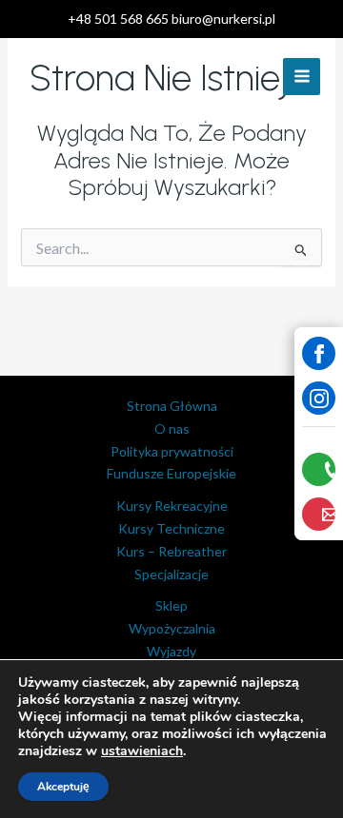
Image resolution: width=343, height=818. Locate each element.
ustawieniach (142, 751)
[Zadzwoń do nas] (318, 469)
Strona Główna (172, 406)
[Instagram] (318, 398)
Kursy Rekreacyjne (172, 505)
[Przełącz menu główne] (301, 76)
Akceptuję (63, 786)
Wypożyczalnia (172, 628)
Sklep (171, 605)
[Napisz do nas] (318, 514)
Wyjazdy (171, 651)
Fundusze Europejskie (171, 473)
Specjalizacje (171, 574)
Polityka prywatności (172, 451)
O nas (172, 428)
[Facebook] (318, 353)
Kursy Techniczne (171, 528)
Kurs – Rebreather (171, 551)
